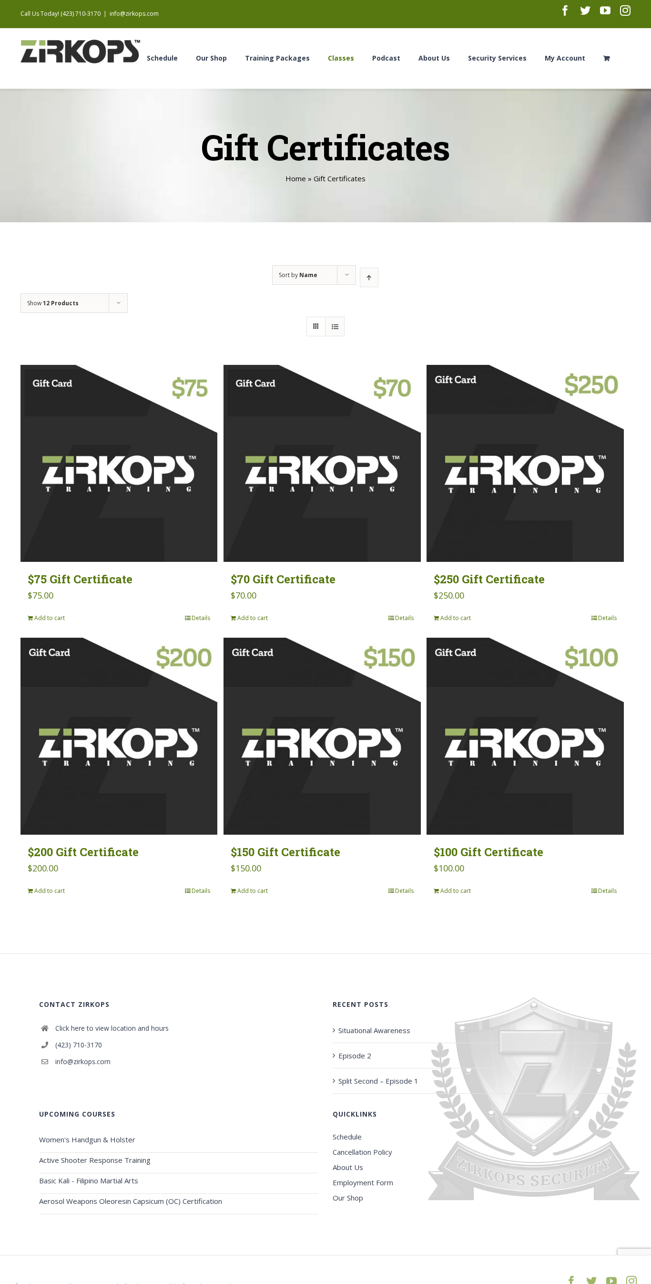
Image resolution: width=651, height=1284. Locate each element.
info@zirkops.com (134, 14)
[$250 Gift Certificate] (525, 463)
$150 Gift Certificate (285, 851)
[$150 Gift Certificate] (322, 736)
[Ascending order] (369, 277)
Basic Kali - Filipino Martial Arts (88, 1180)
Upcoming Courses (77, 1113)
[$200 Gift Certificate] (118, 736)
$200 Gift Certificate (83, 851)
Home (295, 178)
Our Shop (348, 1197)
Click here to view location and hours (112, 1028)
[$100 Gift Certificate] (525, 736)
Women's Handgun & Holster (87, 1139)
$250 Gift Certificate (489, 579)
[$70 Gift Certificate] (322, 463)
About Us (348, 1167)
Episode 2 (354, 1055)
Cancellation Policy (362, 1152)
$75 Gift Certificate (80, 579)
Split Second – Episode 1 (378, 1081)
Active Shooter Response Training (95, 1160)
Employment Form (363, 1182)
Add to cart (49, 618)
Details (201, 618)
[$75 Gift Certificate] (118, 463)
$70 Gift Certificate (283, 579)
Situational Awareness (374, 1030)
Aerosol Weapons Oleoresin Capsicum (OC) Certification (130, 1201)
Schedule (347, 1136)
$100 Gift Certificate (488, 851)
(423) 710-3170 (78, 1044)
